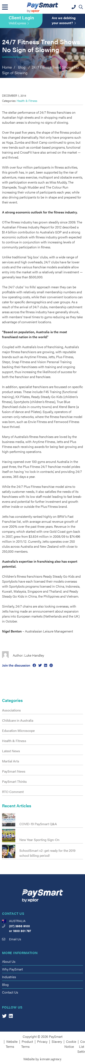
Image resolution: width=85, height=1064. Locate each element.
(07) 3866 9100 (19, 926)
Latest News (11, 750)
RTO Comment (13, 791)
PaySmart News (13, 771)
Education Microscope (18, 730)
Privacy (42, 1041)
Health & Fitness (27, 101)
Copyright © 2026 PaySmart (43, 1036)
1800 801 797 (22, 930)
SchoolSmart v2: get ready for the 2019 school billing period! (47, 853)
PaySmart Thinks (14, 781)
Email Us (15, 939)
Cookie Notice (70, 1044)
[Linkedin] (11, 1015)
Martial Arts (10, 761)
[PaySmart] (42, 7)
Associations (11, 710)
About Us (8, 961)
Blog (5, 984)
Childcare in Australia (17, 720)
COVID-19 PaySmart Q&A (38, 823)
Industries (9, 976)
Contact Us (10, 992)
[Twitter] (4, 1015)
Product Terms (27, 1044)
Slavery (57, 1041)
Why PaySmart (12, 969)
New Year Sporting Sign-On (39, 839)
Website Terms (12, 1044)
